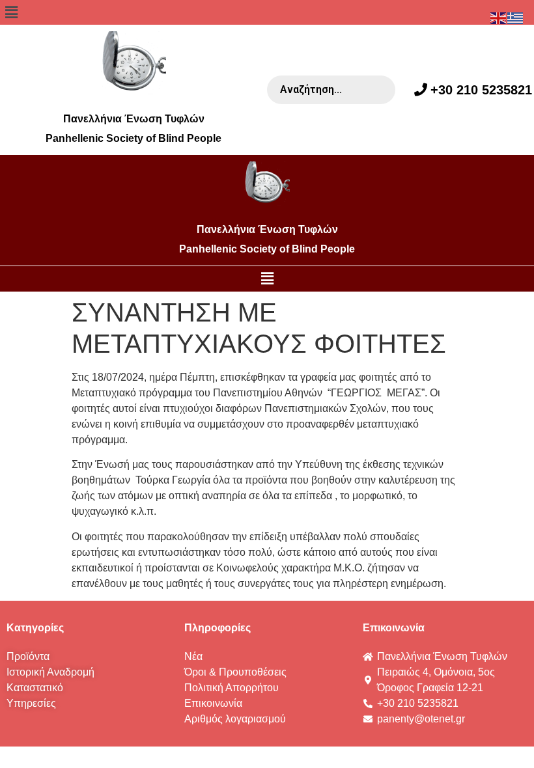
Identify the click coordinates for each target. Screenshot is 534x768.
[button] (267, 12)
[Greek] (515, 17)
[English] (498, 17)
